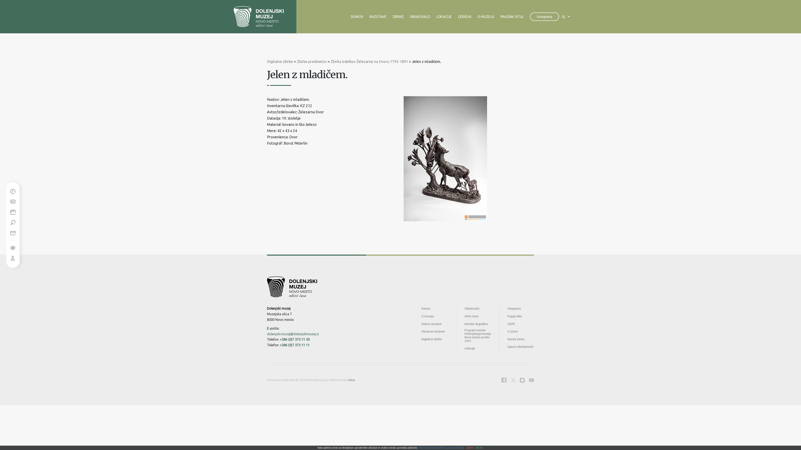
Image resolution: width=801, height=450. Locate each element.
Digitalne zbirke (431, 339)
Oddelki (464, 17)
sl (563, 17)
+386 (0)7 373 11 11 (295, 345)
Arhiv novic (472, 316)
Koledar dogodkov (476, 324)
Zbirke (398, 17)
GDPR (511, 324)
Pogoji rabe (515, 316)
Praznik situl (512, 17)
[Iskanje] (12, 223)
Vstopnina (544, 17)
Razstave (378, 17)
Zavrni (470, 447)
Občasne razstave (433, 331)
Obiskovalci (420, 17)
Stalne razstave (431, 324)
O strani (513, 331)
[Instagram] (522, 380)
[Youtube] (531, 380)
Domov (357, 17)
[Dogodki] (12, 212)
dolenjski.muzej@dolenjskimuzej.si (293, 334)
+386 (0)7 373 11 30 (295, 339)
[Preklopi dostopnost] (12, 248)
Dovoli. (479, 447)
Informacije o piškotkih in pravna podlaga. (442, 447)
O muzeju (486, 17)
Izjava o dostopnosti (520, 346)
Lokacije (444, 17)
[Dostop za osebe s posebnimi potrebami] (12, 258)
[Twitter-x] (513, 380)
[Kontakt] (12, 233)
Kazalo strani (516, 339)
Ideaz (351, 380)
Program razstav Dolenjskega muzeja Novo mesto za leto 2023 (478, 335)
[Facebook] (503, 380)
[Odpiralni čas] (12, 192)
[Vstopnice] (12, 202)
